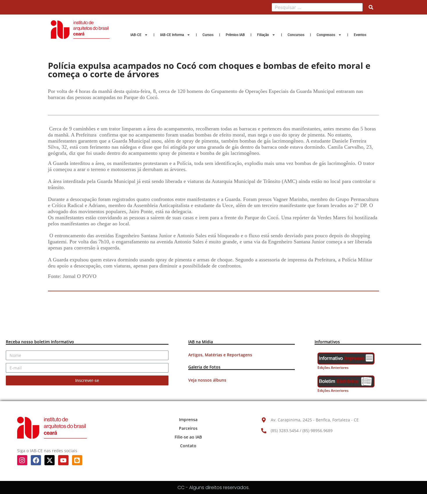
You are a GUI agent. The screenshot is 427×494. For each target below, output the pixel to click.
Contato (188, 445)
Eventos (360, 35)
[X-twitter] (49, 460)
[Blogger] (77, 460)
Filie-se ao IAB (188, 437)
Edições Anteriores (333, 367)
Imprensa (188, 419)
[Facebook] (36, 460)
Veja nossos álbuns (207, 380)
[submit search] (371, 7)
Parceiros (188, 428)
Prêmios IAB (235, 35)
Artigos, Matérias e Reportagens (220, 355)
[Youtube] (63, 460)
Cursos (208, 35)
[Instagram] (22, 460)
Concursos (296, 35)
